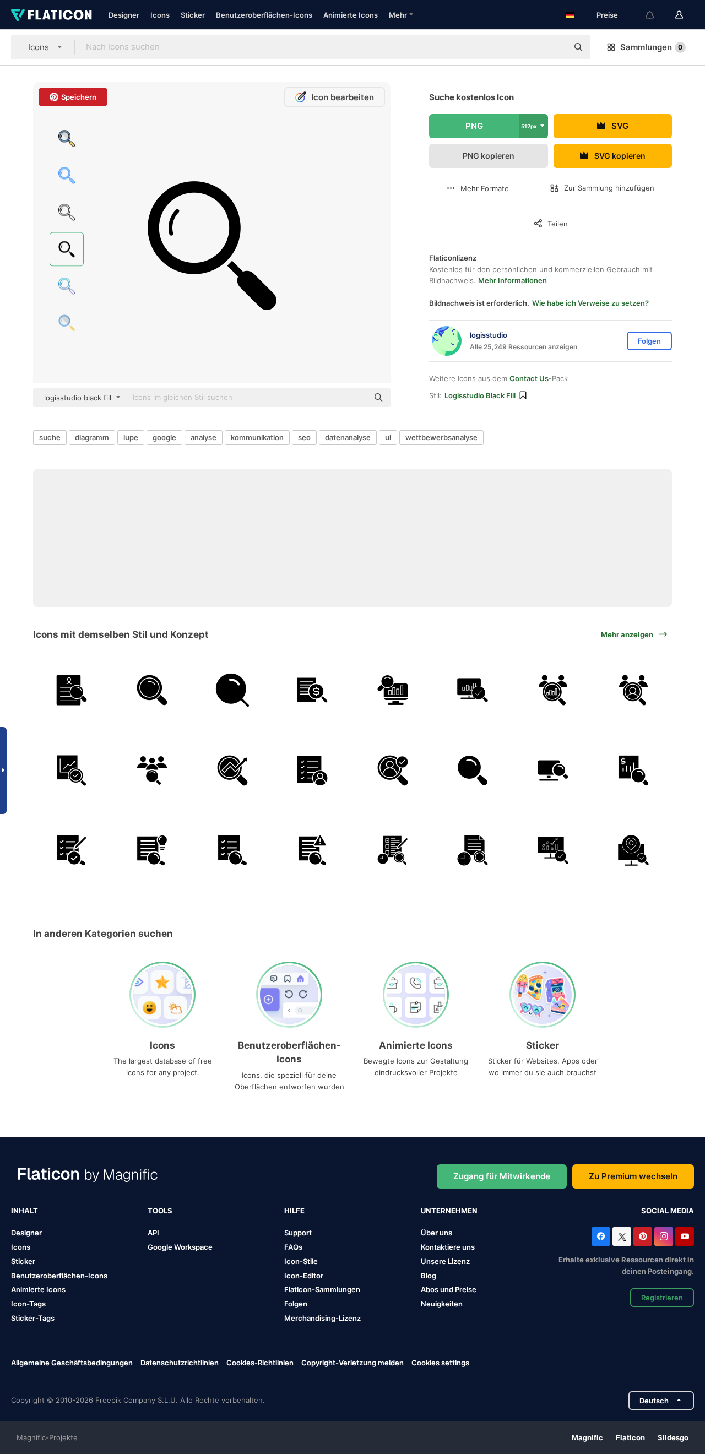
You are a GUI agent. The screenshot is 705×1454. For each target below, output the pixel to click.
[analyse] (393, 770)
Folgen (295, 1303)
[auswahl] (633, 690)
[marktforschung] (553, 850)
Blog (428, 1275)
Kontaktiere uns (448, 1247)
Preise (607, 14)
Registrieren (662, 1297)
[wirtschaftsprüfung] (393, 850)
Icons (160, 14)
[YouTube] (684, 1236)
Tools (160, 1210)
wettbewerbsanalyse (441, 437)
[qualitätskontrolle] (72, 850)
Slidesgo (673, 1437)
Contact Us (529, 378)
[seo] (232, 770)
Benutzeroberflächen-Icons (264, 14)
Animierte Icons (350, 14)
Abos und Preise (448, 1289)
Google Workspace (180, 1247)
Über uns (436, 1232)
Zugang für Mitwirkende (501, 1176)
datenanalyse (348, 437)
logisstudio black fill (480, 395)
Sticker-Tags (33, 1318)
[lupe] (232, 690)
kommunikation (257, 437)
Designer (124, 14)
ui (388, 437)
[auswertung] (232, 850)
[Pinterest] (642, 1236)
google (164, 437)
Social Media (667, 1210)
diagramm (92, 437)
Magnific (587, 1437)
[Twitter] (621, 1236)
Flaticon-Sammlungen (322, 1289)
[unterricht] (152, 850)
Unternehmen (449, 1210)
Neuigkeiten (442, 1303)
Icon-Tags (28, 1303)
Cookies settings (440, 1363)
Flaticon (630, 1437)
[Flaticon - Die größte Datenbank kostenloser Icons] (51, 15)
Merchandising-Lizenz (322, 1318)
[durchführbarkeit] (72, 770)
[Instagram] (663, 1236)
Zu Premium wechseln (633, 1176)
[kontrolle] (312, 690)
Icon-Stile (301, 1261)
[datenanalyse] (393, 690)
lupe (130, 437)
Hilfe (294, 1210)
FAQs (293, 1247)
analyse (203, 437)
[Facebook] (601, 1236)
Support (298, 1232)
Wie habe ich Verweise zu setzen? (590, 303)
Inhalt (24, 1210)
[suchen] (152, 690)
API (153, 1232)
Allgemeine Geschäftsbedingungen (72, 1362)
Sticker (193, 14)
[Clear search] (554, 47)
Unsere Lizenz (445, 1261)
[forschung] (72, 690)
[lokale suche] (633, 850)
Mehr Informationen (512, 280)
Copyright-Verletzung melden (352, 1362)
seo (304, 437)
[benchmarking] (553, 690)
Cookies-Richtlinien (260, 1362)
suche (50, 437)
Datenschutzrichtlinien (179, 1362)
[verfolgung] (312, 850)
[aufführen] (312, 770)
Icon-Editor (303, 1275)
